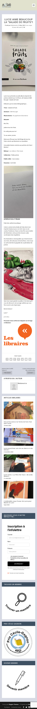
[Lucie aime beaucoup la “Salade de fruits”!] (18, 61)
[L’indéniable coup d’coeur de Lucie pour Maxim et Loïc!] (18, 490)
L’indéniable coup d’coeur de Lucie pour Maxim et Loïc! (18, 501)
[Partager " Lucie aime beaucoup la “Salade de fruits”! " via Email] (26, 359)
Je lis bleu (6, 317)
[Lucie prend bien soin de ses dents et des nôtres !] (18, 437)
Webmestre (14, 25)
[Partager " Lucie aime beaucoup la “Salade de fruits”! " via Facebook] (7, 359)
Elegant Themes (14, 704)
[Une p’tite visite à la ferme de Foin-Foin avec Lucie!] (18, 410)
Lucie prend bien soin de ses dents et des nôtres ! (18, 449)
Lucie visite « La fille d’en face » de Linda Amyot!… (18, 475)
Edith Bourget (14, 111)
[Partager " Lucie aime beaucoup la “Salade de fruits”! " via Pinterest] (18, 359)
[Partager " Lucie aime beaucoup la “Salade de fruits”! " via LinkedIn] (22, 359)
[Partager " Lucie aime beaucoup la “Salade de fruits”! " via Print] (30, 359)
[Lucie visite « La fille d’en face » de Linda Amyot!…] (18, 463)
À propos (7, 707)
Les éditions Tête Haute (16, 151)
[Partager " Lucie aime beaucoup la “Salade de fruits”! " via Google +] (15, 359)
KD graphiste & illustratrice (20, 115)
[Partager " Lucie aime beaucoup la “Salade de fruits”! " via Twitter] (11, 359)
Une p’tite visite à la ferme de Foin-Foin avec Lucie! (18, 422)
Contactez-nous (16, 707)
